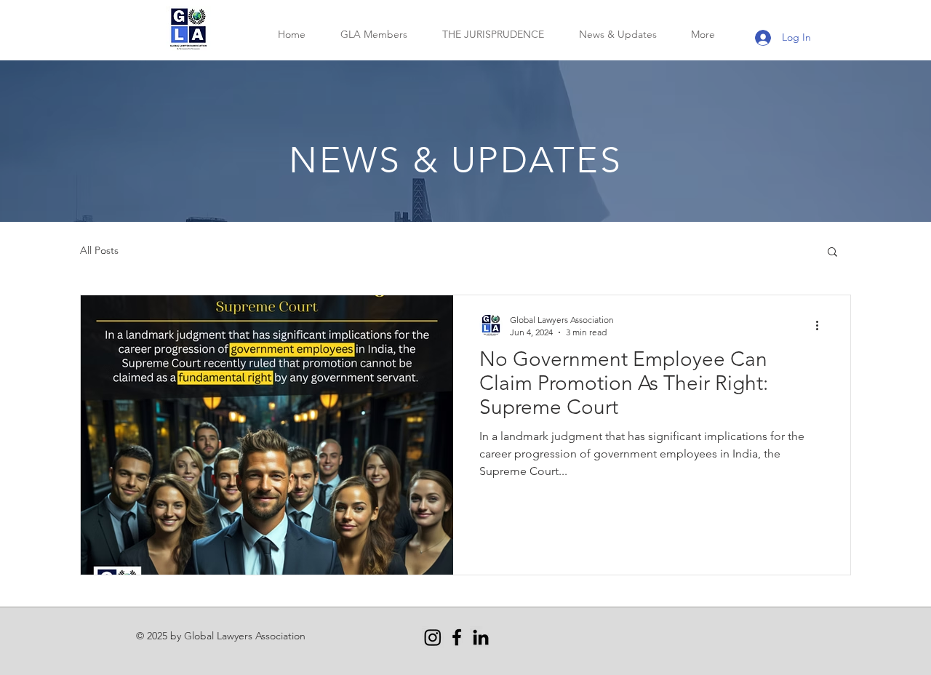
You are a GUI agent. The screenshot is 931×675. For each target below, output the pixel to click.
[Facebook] (457, 637)
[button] (832, 252)
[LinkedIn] (481, 637)
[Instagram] (433, 637)
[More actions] (822, 325)
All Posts (99, 250)
